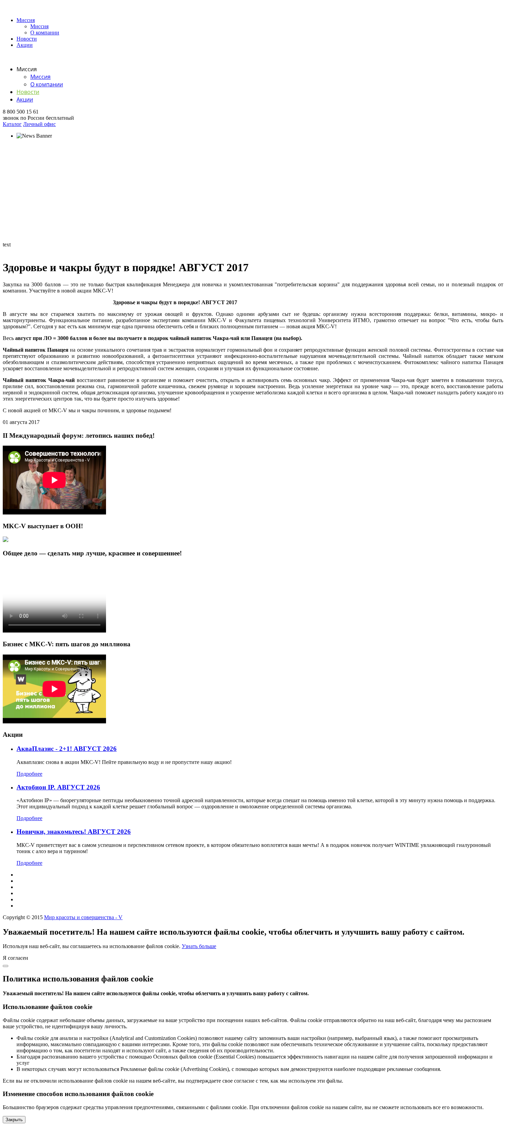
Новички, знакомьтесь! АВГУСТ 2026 (74, 831)
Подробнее (29, 774)
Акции (25, 45)
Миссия (26, 20)
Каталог (12, 124)
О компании (44, 32)
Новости (27, 39)
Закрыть (14, 1119)
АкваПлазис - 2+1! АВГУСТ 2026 (67, 748)
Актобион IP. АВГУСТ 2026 (58, 787)
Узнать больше (199, 946)
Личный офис (39, 124)
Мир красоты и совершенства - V (83, 917)
